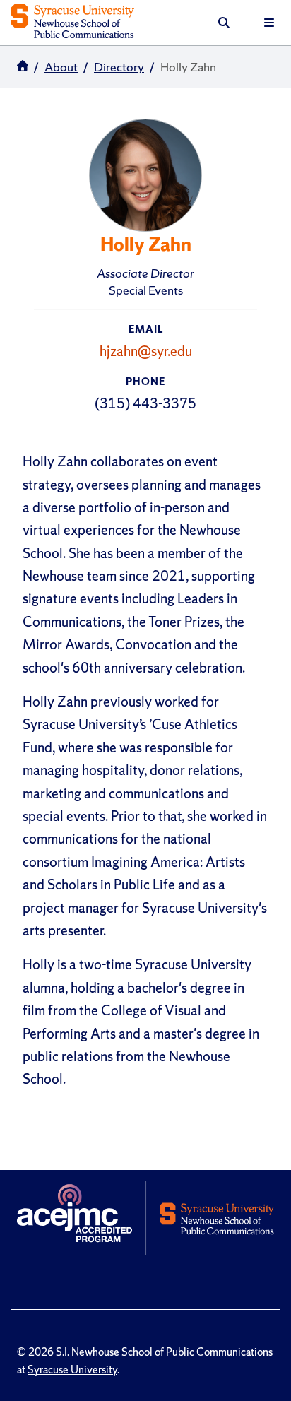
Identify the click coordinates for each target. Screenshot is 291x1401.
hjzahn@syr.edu (146, 351)
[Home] (72, 22)
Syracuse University (72, 1370)
